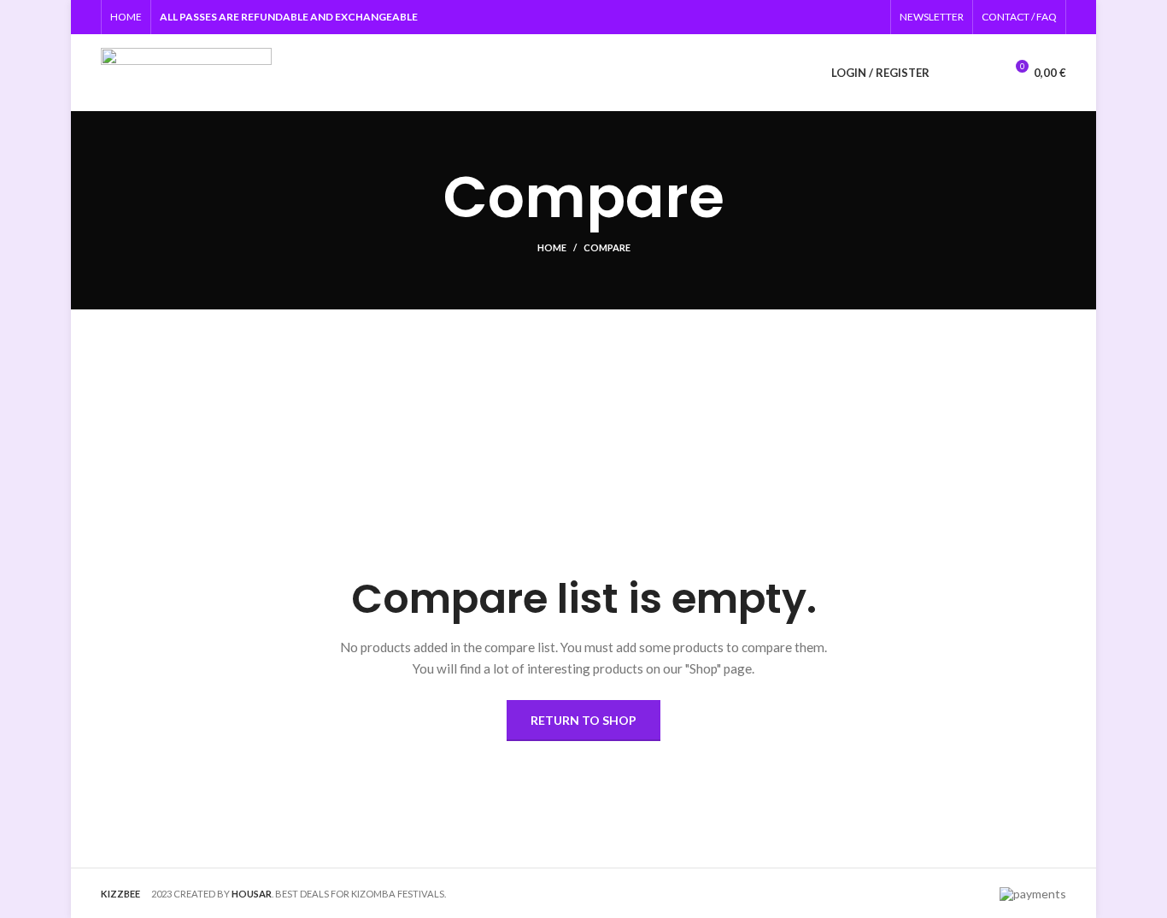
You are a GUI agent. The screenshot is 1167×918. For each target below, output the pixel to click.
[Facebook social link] (852, 17)
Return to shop (583, 720)
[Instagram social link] (872, 17)
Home (551, 247)
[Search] (953, 73)
